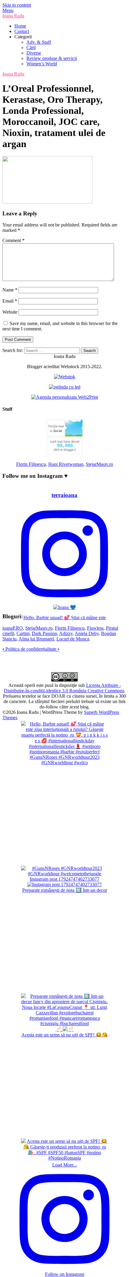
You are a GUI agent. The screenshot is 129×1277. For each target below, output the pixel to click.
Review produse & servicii (51, 58)
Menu (8, 10)
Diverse (33, 52)
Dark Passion (44, 633)
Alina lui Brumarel (36, 638)
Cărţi (31, 47)
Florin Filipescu (31, 464)
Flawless (95, 628)
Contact (21, 31)
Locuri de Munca (72, 638)
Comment (13, 240)
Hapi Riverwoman (65, 464)
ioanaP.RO (12, 628)
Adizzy (66, 633)
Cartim (22, 633)
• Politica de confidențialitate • (30, 649)
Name (9, 289)
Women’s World (41, 63)
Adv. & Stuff (38, 42)
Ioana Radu (13, 15)
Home (20, 25)
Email (9, 300)
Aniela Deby (87, 633)
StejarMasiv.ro (99, 464)
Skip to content (16, 4)
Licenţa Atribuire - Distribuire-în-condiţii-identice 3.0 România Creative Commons (64, 688)
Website (9, 312)
